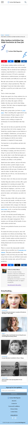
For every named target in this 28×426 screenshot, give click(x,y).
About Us (14, 400)
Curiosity (7, 35)
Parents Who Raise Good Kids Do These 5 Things (13, 358)
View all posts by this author (14, 285)
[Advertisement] (14, 19)
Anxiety (3, 333)
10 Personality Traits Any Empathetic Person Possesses (12, 380)
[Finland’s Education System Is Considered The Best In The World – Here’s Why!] (14, 301)
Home (2, 35)
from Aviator (4, 209)
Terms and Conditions (14, 406)
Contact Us (14, 403)
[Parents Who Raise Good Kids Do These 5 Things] (14, 347)
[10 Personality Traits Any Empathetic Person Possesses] (14, 369)
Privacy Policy (14, 409)
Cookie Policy (14, 411)
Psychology (4, 310)
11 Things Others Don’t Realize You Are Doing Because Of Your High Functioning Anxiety (14, 336)
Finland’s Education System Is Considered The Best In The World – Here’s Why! (14, 313)
